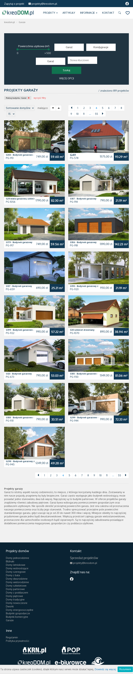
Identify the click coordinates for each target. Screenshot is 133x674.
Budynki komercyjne (17, 616)
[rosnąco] (59, 108)
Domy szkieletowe (16, 585)
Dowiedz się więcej (105, 669)
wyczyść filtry (40, 98)
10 (77, 113)
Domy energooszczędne (19, 609)
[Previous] (71, 108)
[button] (120, 13)
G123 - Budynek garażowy (19, 373)
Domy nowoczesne (16, 602)
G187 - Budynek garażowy (83, 198)
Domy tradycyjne (15, 599)
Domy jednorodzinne (17, 557)
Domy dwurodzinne (17, 578)
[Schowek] (128, 13)
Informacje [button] (88, 12)
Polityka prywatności (17, 640)
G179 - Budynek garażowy (19, 242)
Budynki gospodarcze (18, 613)
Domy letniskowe (15, 564)
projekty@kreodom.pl (44, 3)
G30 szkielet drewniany (82, 330)
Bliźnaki (10, 561)
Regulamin (12, 637)
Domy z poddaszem (17, 592)
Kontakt (108, 12)
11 (84, 113)
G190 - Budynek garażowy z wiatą (87, 286)
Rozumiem (125, 669)
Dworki (10, 606)
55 (96, 113)
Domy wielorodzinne (17, 582)
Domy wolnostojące (17, 568)
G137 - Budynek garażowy (19, 286)
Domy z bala (13, 575)
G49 (73, 155)
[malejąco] (53, 108)
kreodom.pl (9, 22)
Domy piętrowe (14, 596)
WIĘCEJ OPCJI (66, 78)
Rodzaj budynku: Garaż (16, 98)
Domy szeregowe (16, 571)
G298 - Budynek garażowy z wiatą (23, 461)
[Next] (102, 114)
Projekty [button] (49, 12)
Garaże (10, 620)
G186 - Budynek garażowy (83, 242)
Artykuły (69, 12)
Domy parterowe (15, 589)
